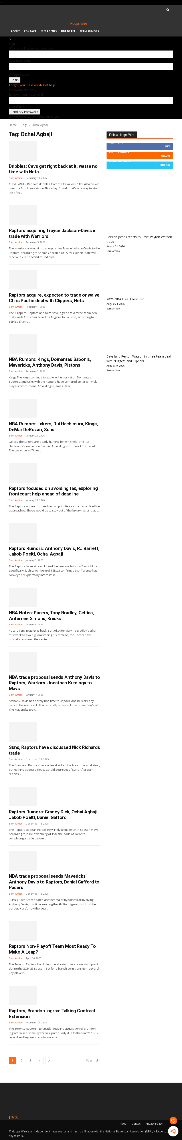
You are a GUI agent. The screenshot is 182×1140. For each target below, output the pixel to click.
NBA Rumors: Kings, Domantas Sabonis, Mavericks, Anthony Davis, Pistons (50, 362)
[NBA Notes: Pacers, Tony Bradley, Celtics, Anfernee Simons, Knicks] (23, 597)
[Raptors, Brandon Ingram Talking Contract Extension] (23, 995)
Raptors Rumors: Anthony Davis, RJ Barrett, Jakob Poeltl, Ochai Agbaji (54, 551)
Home (13, 125)
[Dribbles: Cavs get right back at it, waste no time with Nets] (23, 151)
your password (19, 75)
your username (20, 60)
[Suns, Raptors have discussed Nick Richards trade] (23, 732)
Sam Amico (16, 178)
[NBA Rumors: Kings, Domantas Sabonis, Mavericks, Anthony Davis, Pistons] (23, 344)
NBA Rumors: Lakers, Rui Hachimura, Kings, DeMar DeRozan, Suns (53, 426)
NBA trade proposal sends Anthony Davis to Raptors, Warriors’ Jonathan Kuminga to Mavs (54, 683)
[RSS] (13, 1117)
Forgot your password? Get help (32, 85)
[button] (167, 10)
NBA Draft (68, 31)
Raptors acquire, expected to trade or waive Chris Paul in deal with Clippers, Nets (54, 297)
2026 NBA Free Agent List (125, 299)
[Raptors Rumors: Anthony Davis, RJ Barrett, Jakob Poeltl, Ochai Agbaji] (23, 533)
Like (167, 146)
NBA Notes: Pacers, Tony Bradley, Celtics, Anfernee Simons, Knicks (51, 615)
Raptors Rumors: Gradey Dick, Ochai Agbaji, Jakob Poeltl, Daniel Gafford (53, 814)
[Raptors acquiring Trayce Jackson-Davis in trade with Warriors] (23, 215)
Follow (165, 155)
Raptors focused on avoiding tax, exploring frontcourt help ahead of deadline (53, 491)
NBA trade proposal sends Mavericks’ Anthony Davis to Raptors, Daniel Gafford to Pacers (54, 881)
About (15, 31)
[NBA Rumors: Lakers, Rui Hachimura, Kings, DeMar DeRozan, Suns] (23, 408)
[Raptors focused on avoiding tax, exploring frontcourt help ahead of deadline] (23, 473)
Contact (30, 31)
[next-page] (49, 1060)
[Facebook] (10, 1117)
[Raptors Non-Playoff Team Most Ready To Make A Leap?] (23, 931)
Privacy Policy (154, 1124)
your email (16, 107)
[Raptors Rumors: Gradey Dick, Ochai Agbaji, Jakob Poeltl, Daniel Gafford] (23, 796)
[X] (16, 1117)
